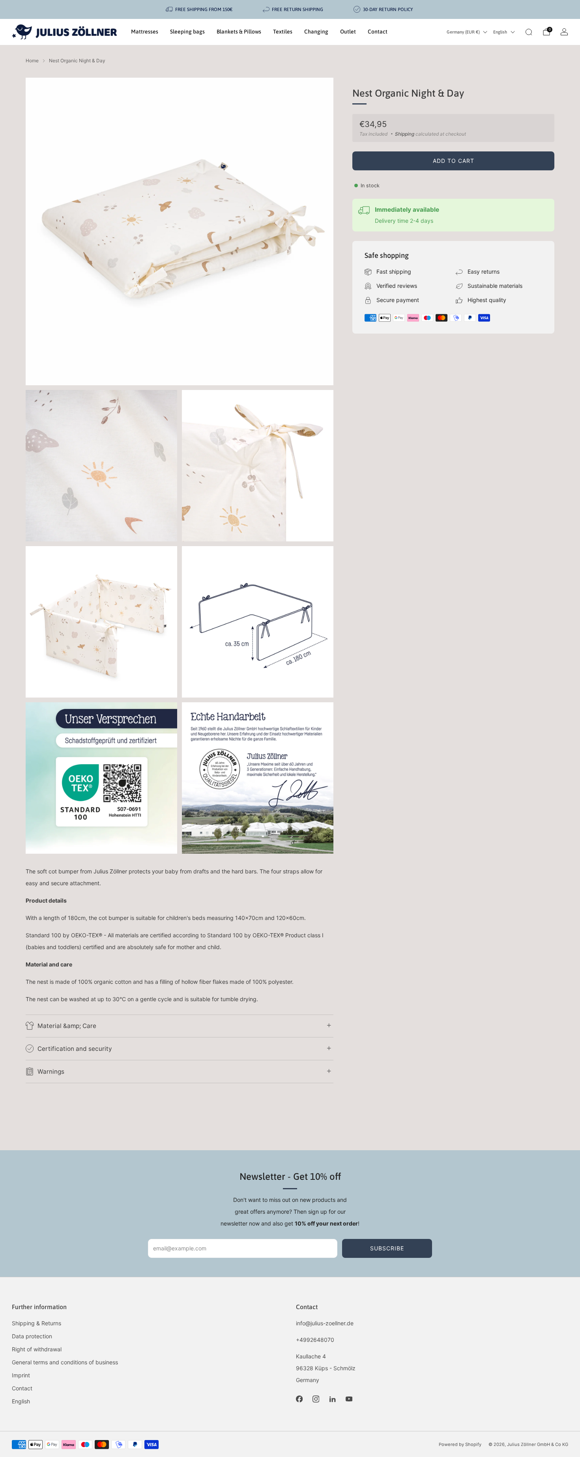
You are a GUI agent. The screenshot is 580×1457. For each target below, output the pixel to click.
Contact (377, 31)
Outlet (348, 31)
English (500, 32)
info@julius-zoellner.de (325, 1323)
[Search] (529, 32)
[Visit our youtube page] (349, 1399)
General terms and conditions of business (65, 1362)
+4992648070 (315, 1339)
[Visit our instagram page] (315, 1399)
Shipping (404, 134)
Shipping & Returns (36, 1323)
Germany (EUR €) (463, 32)
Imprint (21, 1375)
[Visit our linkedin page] (332, 1399)
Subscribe (387, 1248)
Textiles (282, 31)
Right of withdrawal (37, 1349)
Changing (316, 31)
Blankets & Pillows (239, 31)
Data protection (32, 1336)
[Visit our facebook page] (299, 1399)
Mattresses (144, 31)
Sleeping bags (187, 31)
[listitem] (199, 9)
